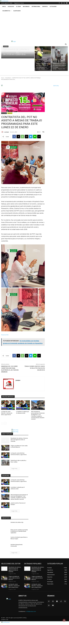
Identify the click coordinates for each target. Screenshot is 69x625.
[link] (4, 1)
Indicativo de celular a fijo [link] (17, 522)
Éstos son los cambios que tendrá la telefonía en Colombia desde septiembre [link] (19, 531)
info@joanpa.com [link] (31, 611)
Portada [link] (6, 46)
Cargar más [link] (14, 468)
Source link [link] (4, 335)
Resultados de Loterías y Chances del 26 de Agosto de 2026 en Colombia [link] (19, 440)
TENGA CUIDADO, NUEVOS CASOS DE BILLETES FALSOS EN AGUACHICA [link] (34, 368)
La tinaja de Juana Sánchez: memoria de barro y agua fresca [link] (6, 413)
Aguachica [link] (10, 113)
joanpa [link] (7, 132)
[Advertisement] (34, 26)
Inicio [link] (2, 78)
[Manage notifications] (64, 620)
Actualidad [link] (8, 78)
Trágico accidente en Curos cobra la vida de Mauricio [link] (14, 578)
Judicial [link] (39, 61)
